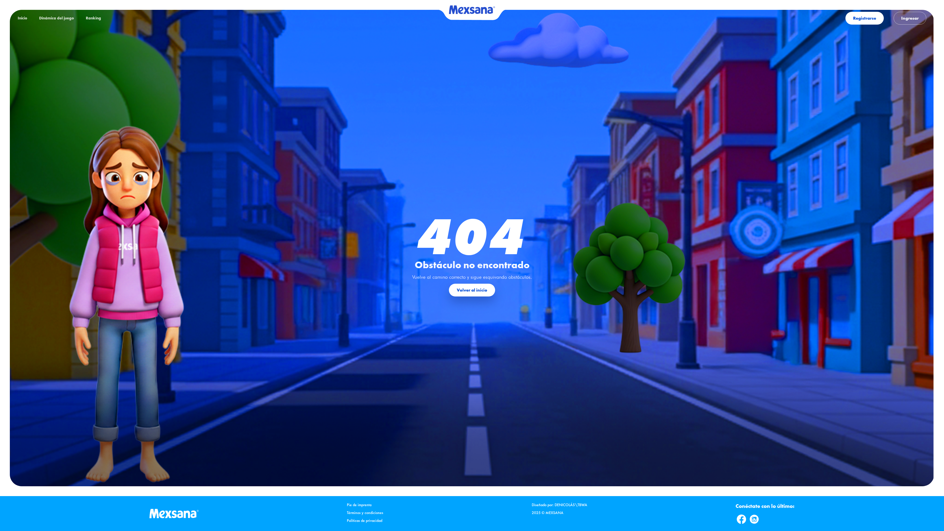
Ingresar (910, 18)
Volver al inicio (472, 290)
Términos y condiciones (365, 512)
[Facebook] (741, 519)
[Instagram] (754, 519)
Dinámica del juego (56, 18)
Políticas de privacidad (364, 520)
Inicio (22, 18)
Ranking (93, 18)
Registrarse (864, 18)
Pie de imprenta (359, 504)
